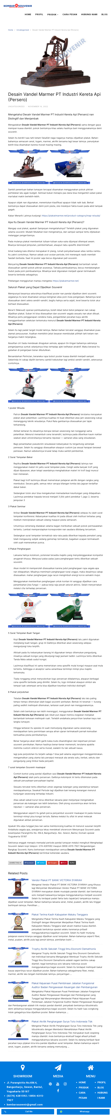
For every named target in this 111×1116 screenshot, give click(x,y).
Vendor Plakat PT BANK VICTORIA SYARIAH (57, 880)
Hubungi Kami (89, 14)
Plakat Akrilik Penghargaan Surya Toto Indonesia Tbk (62, 1021)
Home (28, 14)
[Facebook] (58, 1090)
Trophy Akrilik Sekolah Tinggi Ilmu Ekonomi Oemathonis (64, 948)
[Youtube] (57, 1084)
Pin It (64, 863)
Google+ (53, 863)
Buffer (72, 863)
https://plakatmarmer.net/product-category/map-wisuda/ (71, 215)
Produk (51, 14)
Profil (39, 14)
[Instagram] (65, 1084)
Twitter (42, 863)
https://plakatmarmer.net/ (66, 280)
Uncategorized (23, 30)
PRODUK (84, 1087)
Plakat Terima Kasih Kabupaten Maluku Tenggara (60, 914)
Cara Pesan (70, 14)
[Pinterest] (50, 1084)
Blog (105, 14)
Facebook (30, 863)
